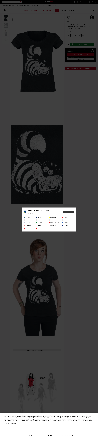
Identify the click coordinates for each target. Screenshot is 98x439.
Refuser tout (49, 435)
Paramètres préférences (67, 435)
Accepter (31, 435)
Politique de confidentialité (10, 423)
